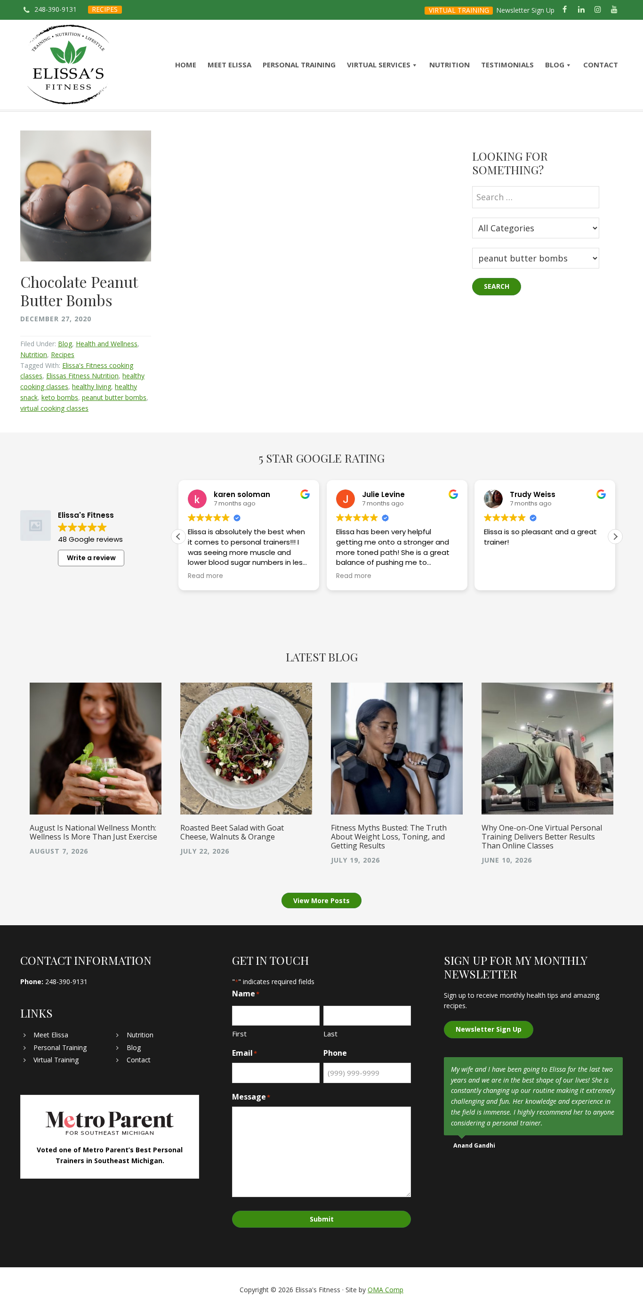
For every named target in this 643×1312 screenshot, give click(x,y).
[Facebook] (564, 9)
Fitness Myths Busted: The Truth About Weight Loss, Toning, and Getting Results (389, 837)
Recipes (62, 354)
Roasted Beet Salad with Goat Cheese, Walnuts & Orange (232, 832)
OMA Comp (385, 1289)
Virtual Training (56, 1059)
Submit (322, 1218)
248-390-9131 (55, 9)
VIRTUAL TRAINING (459, 10)
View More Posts (321, 900)
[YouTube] (614, 9)
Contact (139, 1059)
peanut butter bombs (114, 397)
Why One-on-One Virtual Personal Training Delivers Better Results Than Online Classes (542, 837)
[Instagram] (598, 9)
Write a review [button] (91, 557)
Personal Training (60, 1047)
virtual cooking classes (54, 408)
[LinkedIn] (581, 9)
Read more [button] (205, 576)
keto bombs (59, 397)
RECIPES (105, 9)
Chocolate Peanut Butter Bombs (78, 290)
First (239, 1033)
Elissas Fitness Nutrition (82, 375)
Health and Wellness (106, 343)
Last (330, 1033)
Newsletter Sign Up (525, 10)
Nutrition (33, 354)
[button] (615, 537)
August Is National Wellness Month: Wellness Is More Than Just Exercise (93, 832)
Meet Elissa (50, 1034)
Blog (65, 343)
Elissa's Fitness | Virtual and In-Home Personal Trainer (68, 64)
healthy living (91, 386)
